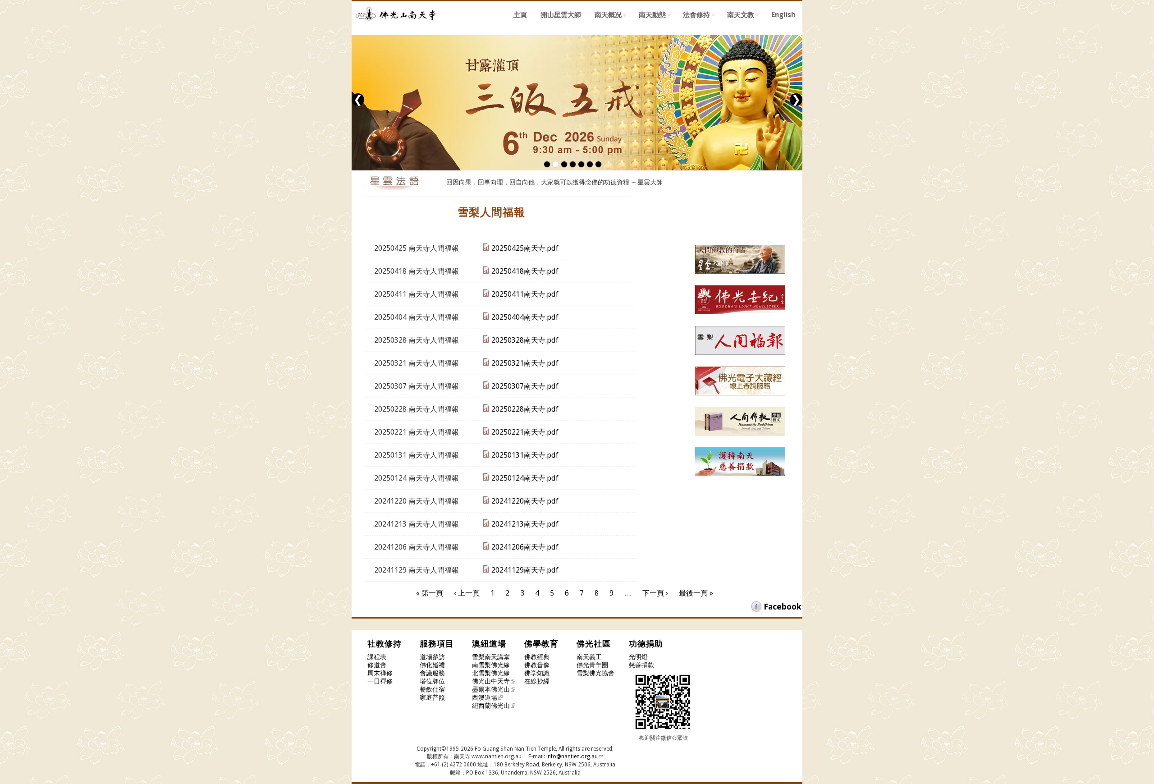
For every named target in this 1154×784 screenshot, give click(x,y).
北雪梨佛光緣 (491, 673)
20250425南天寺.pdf (525, 248)
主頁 (520, 15)
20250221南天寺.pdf (525, 432)
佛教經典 (537, 656)
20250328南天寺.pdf (525, 340)
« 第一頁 (429, 593)
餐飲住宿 (432, 689)
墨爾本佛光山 (491, 689)
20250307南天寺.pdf (525, 386)
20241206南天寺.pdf (525, 547)
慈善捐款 (641, 665)
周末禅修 (380, 673)
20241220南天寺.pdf (525, 501)
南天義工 (589, 656)
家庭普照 (432, 697)
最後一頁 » (696, 593)
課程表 (376, 656)
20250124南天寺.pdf (525, 478)
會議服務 (432, 673)
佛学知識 (537, 673)
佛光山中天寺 (491, 681)
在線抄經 (537, 681)
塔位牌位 (432, 681)
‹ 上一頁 (467, 593)
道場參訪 (432, 656)
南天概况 (605, 16)
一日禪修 (380, 681)
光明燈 (638, 656)
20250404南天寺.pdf (525, 317)
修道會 (376, 665)
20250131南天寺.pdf (525, 455)
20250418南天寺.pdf (525, 271)
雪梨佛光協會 (595, 673)
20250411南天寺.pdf (525, 294)
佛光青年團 (592, 665)
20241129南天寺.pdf (525, 570)
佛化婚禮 (432, 665)
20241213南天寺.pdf (525, 524)
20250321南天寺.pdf (525, 363)
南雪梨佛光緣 (491, 665)
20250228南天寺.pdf (525, 409)
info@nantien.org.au (572, 756)
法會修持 (693, 16)
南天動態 (649, 16)
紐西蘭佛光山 (491, 705)
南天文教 (737, 16)
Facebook (782, 606)
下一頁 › (655, 593)
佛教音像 (537, 665)
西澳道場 (484, 697)
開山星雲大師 (560, 15)
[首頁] (397, 26)
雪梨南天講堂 (491, 656)
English (783, 15)
